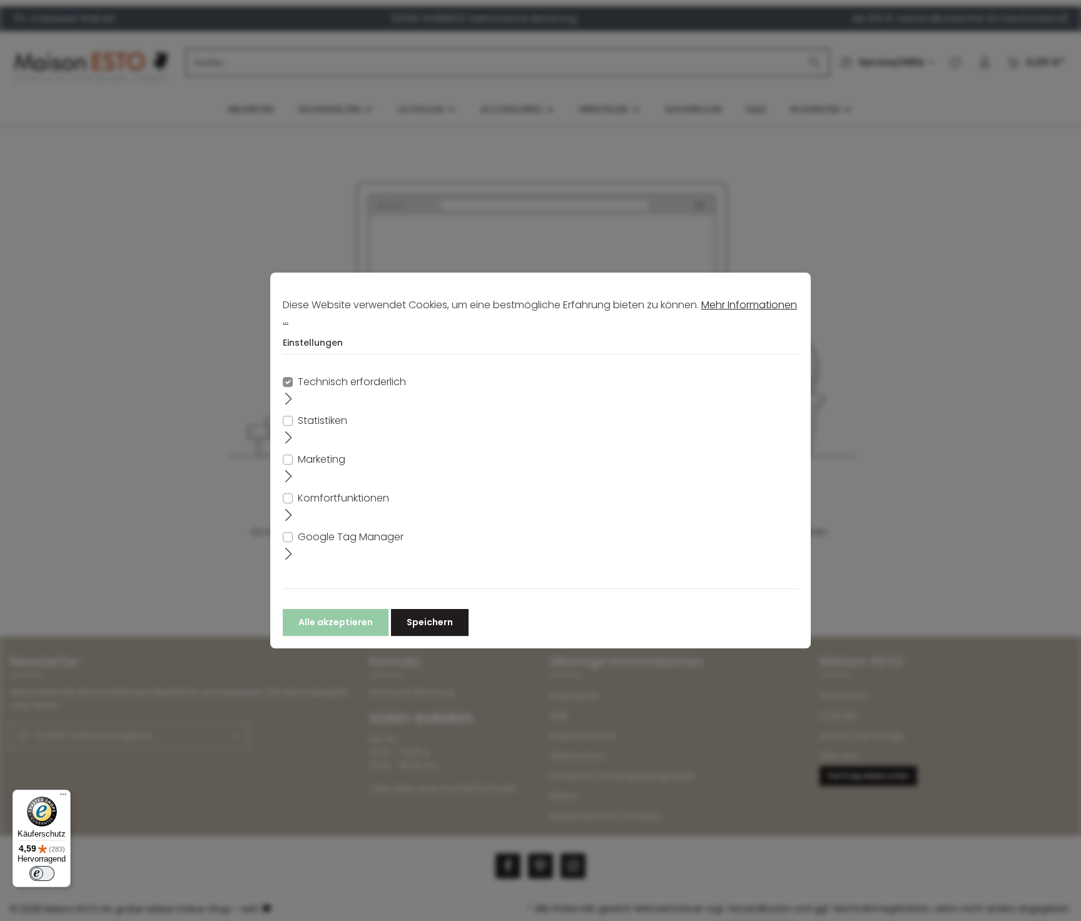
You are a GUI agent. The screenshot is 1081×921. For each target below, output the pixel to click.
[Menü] (63, 797)
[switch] (41, 873)
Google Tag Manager (350, 537)
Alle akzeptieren (335, 622)
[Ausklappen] (289, 398)
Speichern (430, 622)
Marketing (321, 459)
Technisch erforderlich (352, 382)
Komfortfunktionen (343, 498)
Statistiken (322, 420)
